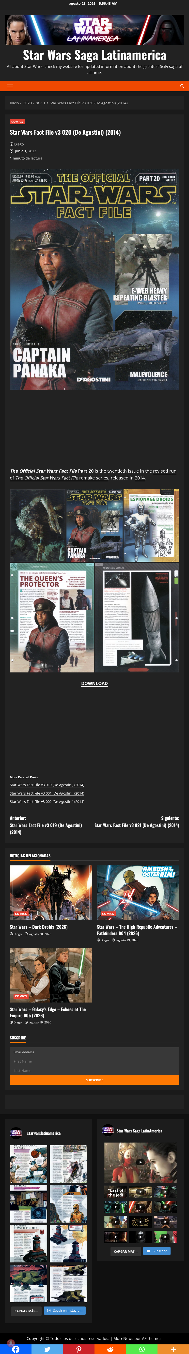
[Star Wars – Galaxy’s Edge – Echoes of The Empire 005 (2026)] (51, 975)
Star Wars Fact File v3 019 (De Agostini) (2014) (47, 784)
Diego (19, 144)
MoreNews (123, 1338)
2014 (140, 478)
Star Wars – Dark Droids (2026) (39, 927)
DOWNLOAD (94, 683)
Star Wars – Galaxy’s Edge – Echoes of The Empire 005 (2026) (48, 1012)
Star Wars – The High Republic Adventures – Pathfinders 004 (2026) (137, 930)
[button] (10, 86)
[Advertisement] (94, 432)
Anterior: (46, 825)
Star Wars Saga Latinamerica (94, 54)
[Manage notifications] (11, 1343)
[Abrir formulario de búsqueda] (182, 86)
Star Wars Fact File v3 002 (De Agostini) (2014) (47, 801)
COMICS (17, 122)
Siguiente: (136, 821)
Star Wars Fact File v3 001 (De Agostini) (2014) (47, 793)
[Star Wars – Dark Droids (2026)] (51, 892)
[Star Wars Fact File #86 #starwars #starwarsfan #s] (28, 1164)
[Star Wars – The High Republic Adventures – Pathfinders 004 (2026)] (138, 892)
